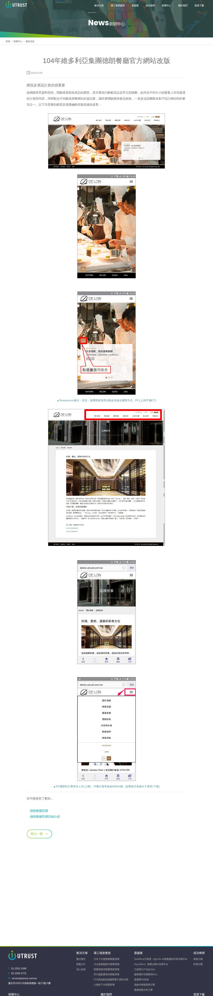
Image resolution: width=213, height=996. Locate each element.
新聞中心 (17, 41)
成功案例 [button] (150, 5)
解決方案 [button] (99, 5)
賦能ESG (80, 964)
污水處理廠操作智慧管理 (106, 964)
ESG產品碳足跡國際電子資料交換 (111, 979)
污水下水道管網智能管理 (106, 959)
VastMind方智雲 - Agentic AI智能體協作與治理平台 (160, 959)
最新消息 (30, 41)
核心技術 (81, 969)
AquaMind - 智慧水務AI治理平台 (151, 964)
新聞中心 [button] (166, 5)
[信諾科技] (31, 5)
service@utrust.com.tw (24, 978)
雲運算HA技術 (141, 979)
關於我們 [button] (183, 5)
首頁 (8, 41)
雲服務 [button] (135, 5)
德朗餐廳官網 (39, 810)
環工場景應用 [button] (118, 5)
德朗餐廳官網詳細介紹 (45, 816)
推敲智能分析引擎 (143, 989)
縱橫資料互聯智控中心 (145, 974)
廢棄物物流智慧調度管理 (106, 969)
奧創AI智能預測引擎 (144, 984)
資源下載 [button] (199, 5)
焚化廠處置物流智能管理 (106, 974)
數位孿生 (81, 959)
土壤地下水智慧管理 (104, 984)
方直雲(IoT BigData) (144, 969)
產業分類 (198, 959)
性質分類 (198, 964)
